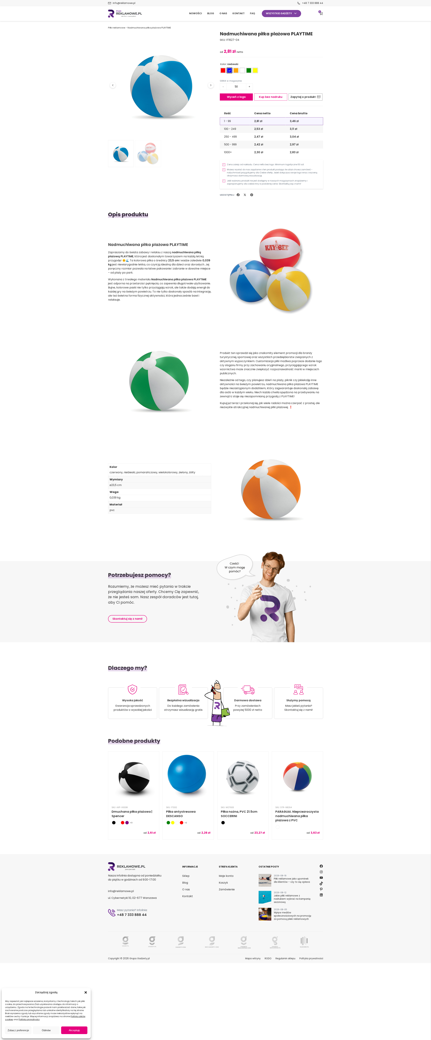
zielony (183, 472)
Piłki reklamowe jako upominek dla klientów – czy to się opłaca (292, 880)
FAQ (252, 13)
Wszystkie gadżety (279, 13)
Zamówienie (227, 889)
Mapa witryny (253, 958)
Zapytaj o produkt (303, 97)
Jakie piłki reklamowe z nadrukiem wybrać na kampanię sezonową (292, 899)
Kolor (223, 64)
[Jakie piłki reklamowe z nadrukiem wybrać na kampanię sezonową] (265, 898)
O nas (223, 13)
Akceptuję (74, 1030)
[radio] (223, 70)
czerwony (116, 472)
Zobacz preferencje (18, 1030)
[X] (245, 195)
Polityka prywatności (29, 1019)
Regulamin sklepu (285, 958)
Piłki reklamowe (116, 27)
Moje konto (226, 876)
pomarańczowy (146, 472)
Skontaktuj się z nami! (127, 619)
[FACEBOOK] (238, 195)
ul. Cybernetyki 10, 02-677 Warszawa (132, 898)
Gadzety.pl (143, 958)
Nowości (195, 13)
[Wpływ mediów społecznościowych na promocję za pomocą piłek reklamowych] (265, 915)
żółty (192, 472)
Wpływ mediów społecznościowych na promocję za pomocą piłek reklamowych (292, 916)
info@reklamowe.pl (124, 3)
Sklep (186, 876)
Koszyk (319, 12)
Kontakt (239, 13)
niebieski (129, 472)
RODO (268, 958)
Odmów (46, 1030)
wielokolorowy (168, 472)
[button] (85, 992)
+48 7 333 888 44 (312, 3)
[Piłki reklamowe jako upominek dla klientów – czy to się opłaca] (265, 881)
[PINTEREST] (251, 195)
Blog (210, 13)
